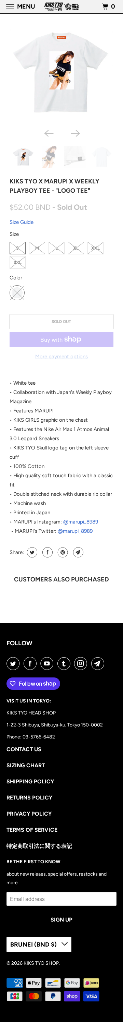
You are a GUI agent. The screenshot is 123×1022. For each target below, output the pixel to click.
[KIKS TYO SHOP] (61, 6)
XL (76, 248)
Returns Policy (29, 797)
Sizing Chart (25, 765)
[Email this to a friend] (77, 552)
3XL (18, 262)
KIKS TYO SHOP (41, 963)
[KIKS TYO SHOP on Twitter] (14, 663)
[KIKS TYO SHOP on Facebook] (31, 663)
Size (14, 234)
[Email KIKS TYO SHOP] (99, 663)
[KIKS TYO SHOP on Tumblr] (65, 663)
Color (16, 278)
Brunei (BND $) (34, 944)
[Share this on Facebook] (47, 552)
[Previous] (48, 132)
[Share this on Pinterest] (62, 552)
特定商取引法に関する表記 (39, 846)
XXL (95, 248)
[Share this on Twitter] (31, 552)
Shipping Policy (30, 781)
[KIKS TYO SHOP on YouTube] (48, 663)
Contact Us (23, 749)
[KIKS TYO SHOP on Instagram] (82, 663)
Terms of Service (31, 830)
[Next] (74, 132)
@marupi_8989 (80, 522)
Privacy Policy (29, 813)
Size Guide (21, 222)
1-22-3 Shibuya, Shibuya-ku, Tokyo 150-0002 (54, 725)
